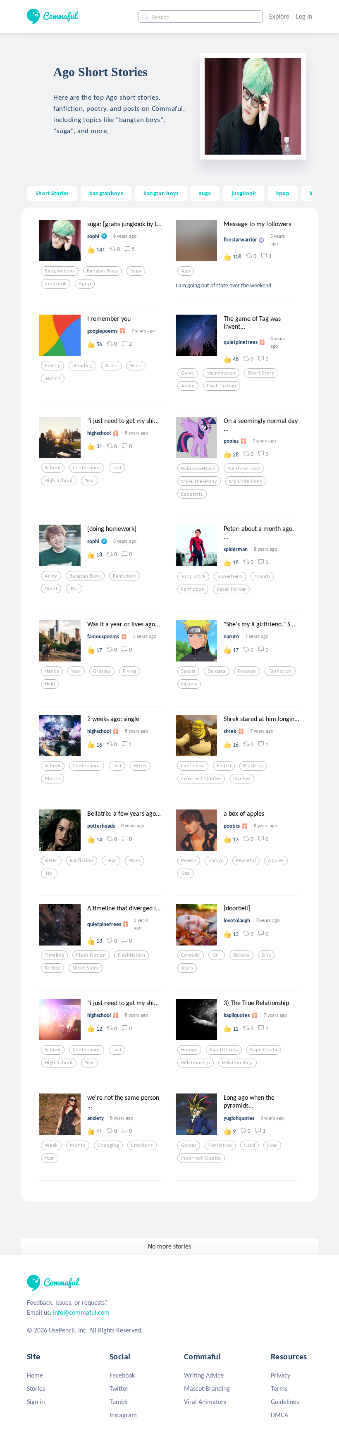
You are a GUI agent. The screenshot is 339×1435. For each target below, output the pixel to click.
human (189, 1050)
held (50, 684)
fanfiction (124, 576)
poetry (52, 365)
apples (276, 860)
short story (261, 373)
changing (108, 1145)
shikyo (216, 860)
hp (49, 873)
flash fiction (221, 386)
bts (74, 589)
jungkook (244, 193)
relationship (195, 1062)
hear (111, 860)
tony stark (193, 576)
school (53, 467)
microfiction (221, 373)
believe (241, 955)
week (140, 766)
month (262, 576)
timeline (54, 955)
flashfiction (131, 955)
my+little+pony (199, 481)
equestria (192, 494)
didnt (51, 589)
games (188, 1145)
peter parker (231, 589)
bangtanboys (106, 193)
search (53, 378)
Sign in (36, 1402)
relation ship (237, 1062)
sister (51, 860)
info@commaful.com (81, 1312)
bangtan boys (161, 193)
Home (35, 1375)
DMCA (279, 1415)
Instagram (123, 1415)
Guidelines (285, 1402)
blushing (253, 766)
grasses (102, 671)
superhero (229, 576)
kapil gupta (263, 1050)
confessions (87, 467)
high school (59, 480)
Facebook (122, 1375)
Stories (36, 1388)
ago (185, 271)
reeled (52, 968)
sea (185, 873)
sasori (188, 671)
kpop (282, 193)
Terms (279, 1388)
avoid (188, 386)
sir (216, 955)
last (117, 467)
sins (266, 955)
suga (205, 193)
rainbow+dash (198, 468)
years (136, 365)
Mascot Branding (207, 1388)
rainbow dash (243, 468)
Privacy (280, 1375)
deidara (217, 671)
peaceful (246, 860)
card (249, 1145)
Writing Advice (204, 1375)
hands (52, 671)
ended (224, 766)
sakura (189, 684)
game (187, 373)
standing (82, 365)
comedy (190, 955)
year (90, 480)
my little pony (246, 481)
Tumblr (119, 1402)
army (51, 576)
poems (188, 860)
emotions (142, 1145)
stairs (111, 365)
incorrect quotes (201, 778)
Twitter (119, 1388)
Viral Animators (205, 1402)
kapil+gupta (224, 1050)
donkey (242, 778)
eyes (272, 1145)
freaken (247, 671)
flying (130, 671)
